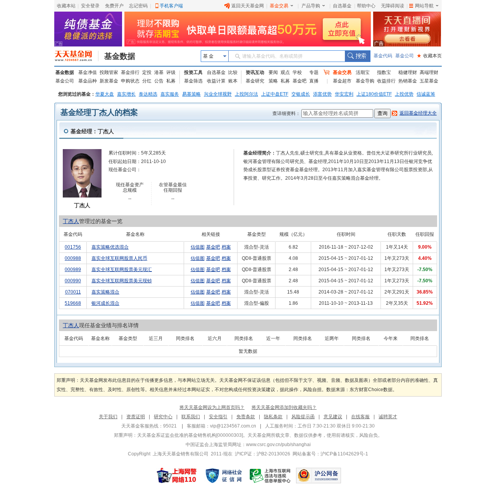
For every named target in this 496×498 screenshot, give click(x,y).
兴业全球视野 (218, 94)
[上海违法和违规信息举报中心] (270, 475)
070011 (73, 292)
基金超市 (342, 81)
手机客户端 (171, 6)
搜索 (357, 56)
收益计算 (216, 81)
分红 (147, 81)
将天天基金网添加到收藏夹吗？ (284, 407)
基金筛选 (193, 81)
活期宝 (363, 72)
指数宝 (384, 72)
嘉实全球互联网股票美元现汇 (121, 269)
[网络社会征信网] (223, 475)
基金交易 (279, 6)
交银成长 (300, 94)
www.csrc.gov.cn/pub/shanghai (278, 444)
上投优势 (404, 94)
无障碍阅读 (392, 6)
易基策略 (191, 94)
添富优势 (322, 94)
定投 (147, 72)
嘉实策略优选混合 (110, 247)
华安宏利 (344, 94)
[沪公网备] (318, 475)
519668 (73, 303)
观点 (285, 72)
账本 (233, 81)
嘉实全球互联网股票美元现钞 (121, 280)
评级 (171, 72)
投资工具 (193, 72)
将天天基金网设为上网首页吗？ (212, 407)
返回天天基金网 (247, 6)
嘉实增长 (126, 94)
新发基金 (109, 81)
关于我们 (108, 416)
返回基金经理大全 (418, 113)
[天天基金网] (76, 56)
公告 (159, 81)
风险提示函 (303, 416)
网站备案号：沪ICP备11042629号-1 (330, 454)
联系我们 (190, 416)
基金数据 (119, 56)
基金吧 (300, 81)
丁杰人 (71, 221)
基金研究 (255, 81)
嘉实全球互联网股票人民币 (119, 258)
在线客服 (360, 416)
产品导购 (310, 6)
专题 (314, 72)
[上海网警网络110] (176, 475)
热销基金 (407, 81)
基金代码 (383, 55)
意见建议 (333, 416)
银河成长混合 (105, 303)
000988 (73, 258)
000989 (73, 269)
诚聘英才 (388, 416)
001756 (73, 247)
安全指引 (218, 416)
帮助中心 (366, 6)
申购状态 (130, 81)
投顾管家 (109, 72)
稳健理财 (407, 72)
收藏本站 (66, 6)
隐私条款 (273, 416)
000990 (73, 280)
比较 (233, 72)
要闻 (273, 72)
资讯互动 (255, 72)
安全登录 (90, 6)
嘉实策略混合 (105, 292)
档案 (226, 247)
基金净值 (87, 72)
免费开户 (114, 6)
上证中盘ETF (274, 94)
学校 (297, 72)
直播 (314, 81)
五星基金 (429, 81)
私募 (171, 81)
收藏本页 (429, 55)
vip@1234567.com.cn (233, 426)
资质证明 (135, 416)
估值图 (198, 247)
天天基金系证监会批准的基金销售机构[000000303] (190, 435)
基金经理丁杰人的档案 (99, 112)
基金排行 (130, 72)
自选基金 (342, 6)
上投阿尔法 (246, 94)
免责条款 (245, 416)
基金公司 (404, 55)
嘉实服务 (169, 94)
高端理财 (429, 72)
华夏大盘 (104, 94)
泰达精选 (148, 94)
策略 (273, 81)
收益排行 (386, 81)
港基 (159, 72)
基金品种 (87, 81)
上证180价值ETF (374, 94)
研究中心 (163, 416)
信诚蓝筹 (426, 94)
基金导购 (365, 81)
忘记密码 (138, 6)
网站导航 (424, 6)
